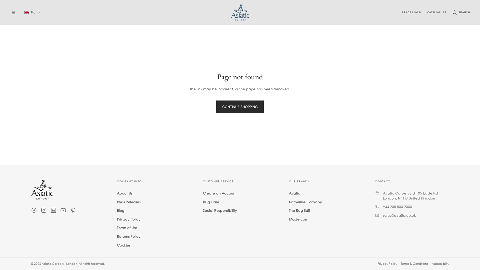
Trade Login (411, 12)
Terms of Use (127, 227)
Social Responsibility (220, 210)
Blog (120, 210)
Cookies (123, 245)
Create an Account (220, 193)
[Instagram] (44, 210)
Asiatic (294, 193)
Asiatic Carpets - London (59, 264)
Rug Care (211, 202)
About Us (124, 193)
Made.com (298, 219)
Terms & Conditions (414, 264)
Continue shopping (240, 106)
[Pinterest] (73, 210)
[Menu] (13, 12)
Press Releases (128, 202)
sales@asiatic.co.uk (399, 215)
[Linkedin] (53, 210)
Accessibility (440, 264)
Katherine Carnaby (305, 202)
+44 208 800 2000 (397, 206)
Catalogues (436, 12)
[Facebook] (34, 210)
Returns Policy (128, 236)
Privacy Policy (128, 219)
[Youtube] (63, 210)
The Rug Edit (299, 210)
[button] (32, 12)
